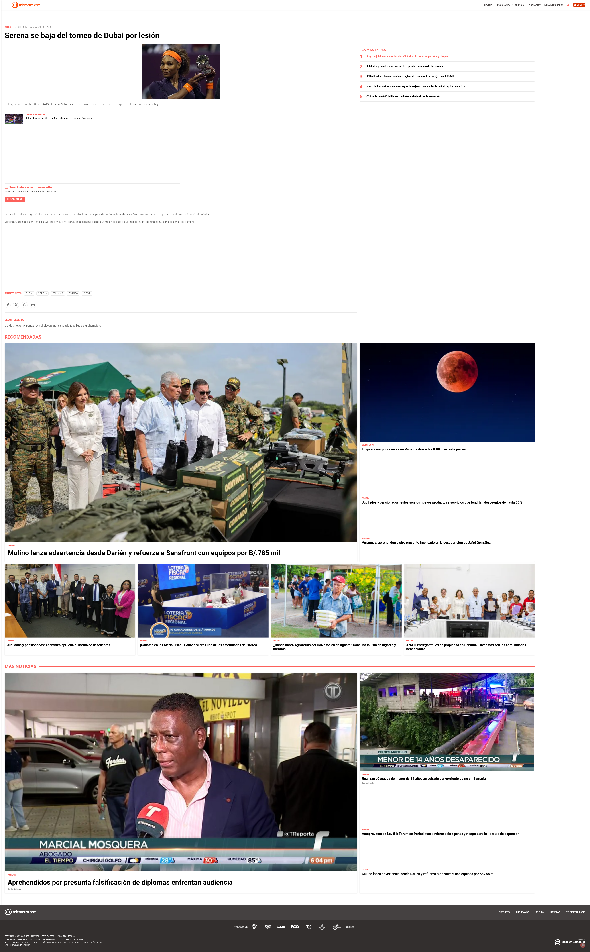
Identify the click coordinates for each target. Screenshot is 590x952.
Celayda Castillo (368, 783)
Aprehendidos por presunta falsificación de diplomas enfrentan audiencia (120, 882)
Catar (86, 293)
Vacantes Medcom (66, 936)
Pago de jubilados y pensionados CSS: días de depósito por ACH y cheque (407, 56)
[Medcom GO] (241, 929)
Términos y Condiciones (17, 936)
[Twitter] (16, 304)
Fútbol (17, 27)
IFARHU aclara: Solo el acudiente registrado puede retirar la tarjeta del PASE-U (410, 76)
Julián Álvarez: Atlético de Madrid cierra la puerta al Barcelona (59, 118)
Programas (503, 5)
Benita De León (14, 889)
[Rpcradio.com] (308, 929)
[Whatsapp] (24, 304)
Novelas (534, 5)
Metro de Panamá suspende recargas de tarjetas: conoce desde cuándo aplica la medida (415, 86)
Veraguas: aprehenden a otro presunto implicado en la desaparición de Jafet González (426, 542)
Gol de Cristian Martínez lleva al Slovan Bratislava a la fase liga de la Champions (53, 325)
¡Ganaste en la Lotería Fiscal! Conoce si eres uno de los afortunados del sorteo (198, 645)
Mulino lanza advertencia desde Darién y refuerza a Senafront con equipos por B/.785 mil (144, 553)
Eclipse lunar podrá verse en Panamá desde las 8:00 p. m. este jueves (414, 449)
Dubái (29, 293)
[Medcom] (349, 929)
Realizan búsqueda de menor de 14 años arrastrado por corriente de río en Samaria (424, 779)
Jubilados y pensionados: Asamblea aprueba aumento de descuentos (404, 66)
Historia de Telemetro (42, 936)
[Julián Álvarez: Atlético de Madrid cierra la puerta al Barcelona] (14, 123)
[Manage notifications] (582, 945)
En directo (579, 5)
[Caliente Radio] (322, 929)
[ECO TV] (295, 929)
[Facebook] (7, 304)
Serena (42, 293)
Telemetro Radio (553, 5)
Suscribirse (14, 199)
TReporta (486, 5)
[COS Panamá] (281, 929)
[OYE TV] (268, 929)
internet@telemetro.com (20, 945)
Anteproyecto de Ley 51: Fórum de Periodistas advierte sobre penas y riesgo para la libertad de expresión (440, 834)
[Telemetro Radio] (335, 929)
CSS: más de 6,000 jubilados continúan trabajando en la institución (403, 96)
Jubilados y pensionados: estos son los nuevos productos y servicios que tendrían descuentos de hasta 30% (442, 502)
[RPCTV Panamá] (254, 929)
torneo (73, 293)
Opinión (519, 5)
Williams (58, 293)
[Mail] (33, 304)
